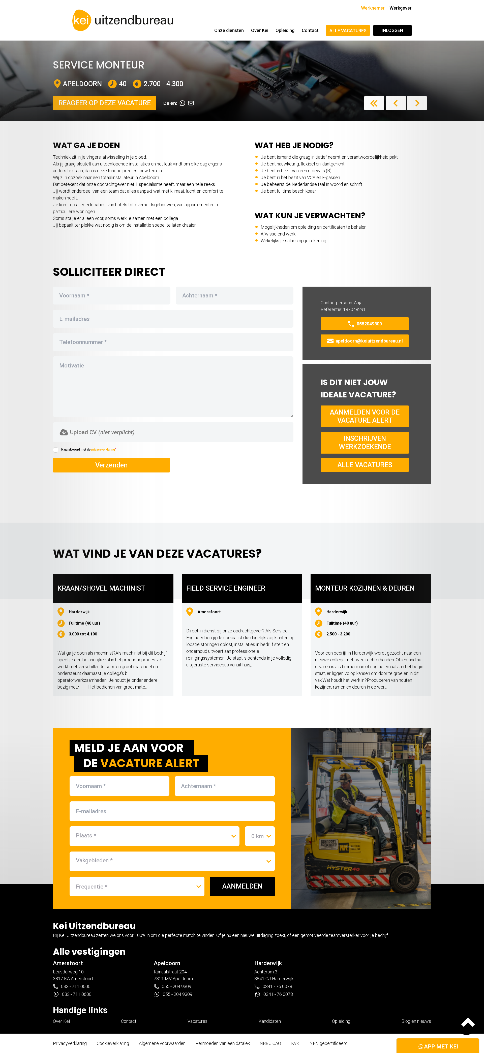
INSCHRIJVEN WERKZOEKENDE (365, 442)
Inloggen (392, 30)
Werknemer (373, 8)
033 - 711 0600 (75, 986)
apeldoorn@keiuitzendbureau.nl (369, 341)
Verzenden (111, 465)
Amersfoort (68, 963)
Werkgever (400, 8)
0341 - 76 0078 (277, 986)
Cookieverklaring (113, 1043)
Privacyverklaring (70, 1043)
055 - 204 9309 (176, 986)
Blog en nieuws (416, 1021)
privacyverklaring (103, 449)
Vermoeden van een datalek (223, 1043)
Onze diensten (229, 30)
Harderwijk (268, 963)
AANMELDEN (242, 886)
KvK (295, 1043)
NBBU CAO (270, 1043)
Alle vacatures (348, 30)
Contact (310, 30)
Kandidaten (270, 1021)
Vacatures (197, 1021)
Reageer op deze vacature (104, 103)
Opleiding (285, 30)
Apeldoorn (167, 963)
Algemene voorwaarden (162, 1043)
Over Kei (259, 30)
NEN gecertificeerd (329, 1043)
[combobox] (154, 835)
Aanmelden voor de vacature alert (365, 416)
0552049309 (369, 323)
